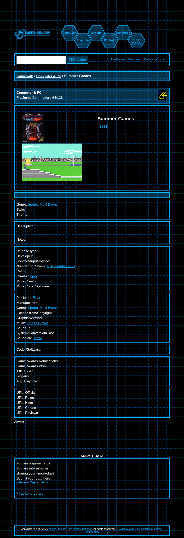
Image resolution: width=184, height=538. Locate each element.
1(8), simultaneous (61, 266)
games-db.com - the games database (70, 528)
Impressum (92, 531)
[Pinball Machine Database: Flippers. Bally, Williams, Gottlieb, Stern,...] (109, 27)
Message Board (155, 59)
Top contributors (31, 493)
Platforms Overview (126, 59)
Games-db (25, 76)
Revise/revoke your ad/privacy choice (139, 528)
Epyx (33, 276)
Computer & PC (48, 76)
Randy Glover (37, 323)
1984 (103, 126)
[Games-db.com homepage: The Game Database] (32, 38)
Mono (38, 338)
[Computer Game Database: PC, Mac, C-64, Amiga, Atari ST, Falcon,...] (69, 27)
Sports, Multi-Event (42, 308)
